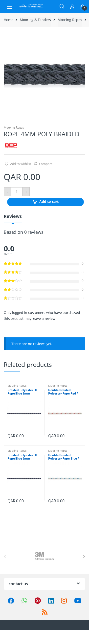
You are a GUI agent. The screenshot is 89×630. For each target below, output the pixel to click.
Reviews (13, 216)
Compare (45, 164)
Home (8, 19)
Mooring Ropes (70, 19)
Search (62, 6)
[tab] (13, 218)
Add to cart (49, 201)
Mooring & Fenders (35, 19)
